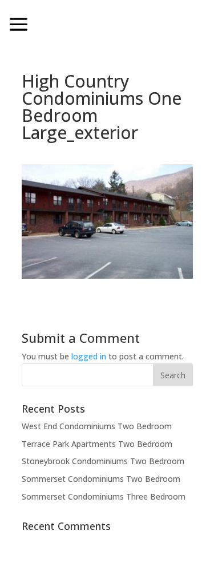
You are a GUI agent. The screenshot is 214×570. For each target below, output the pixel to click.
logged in (88, 356)
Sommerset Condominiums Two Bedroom (101, 478)
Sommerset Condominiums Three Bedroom (103, 496)
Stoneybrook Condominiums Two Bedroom (103, 461)
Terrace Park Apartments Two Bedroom (97, 443)
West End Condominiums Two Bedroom (97, 426)
